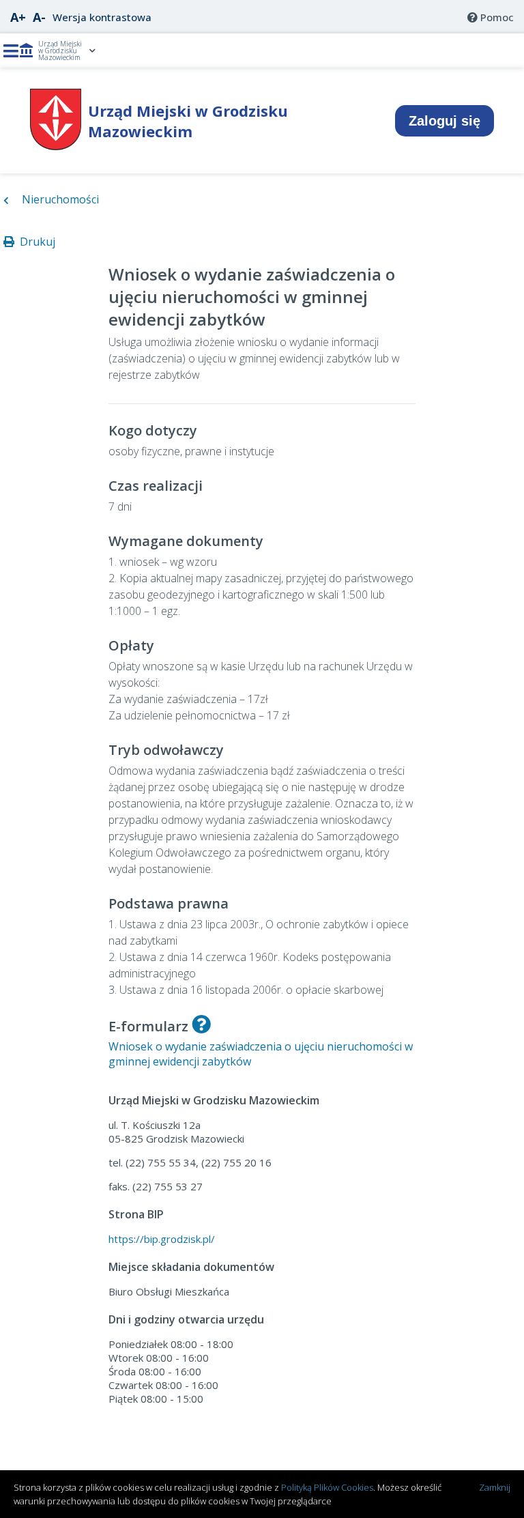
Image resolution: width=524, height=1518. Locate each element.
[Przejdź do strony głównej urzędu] (55, 146)
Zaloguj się (444, 120)
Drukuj (34, 241)
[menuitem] (490, 17)
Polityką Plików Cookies (327, 1487)
